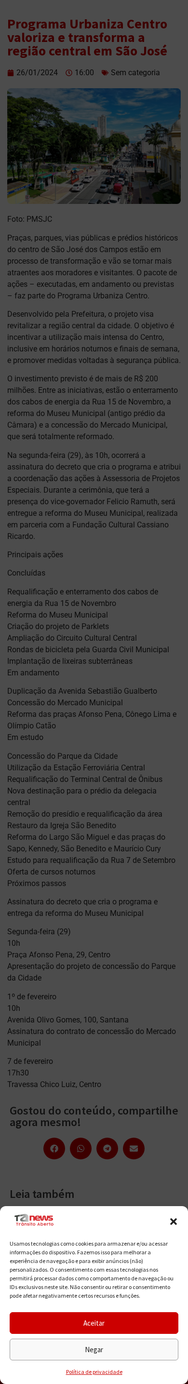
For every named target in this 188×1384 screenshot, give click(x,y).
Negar (94, 1349)
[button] (173, 1221)
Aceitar (94, 1323)
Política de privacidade (94, 1371)
